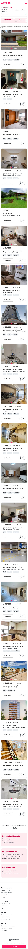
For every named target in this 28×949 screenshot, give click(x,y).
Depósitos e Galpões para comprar (10, 858)
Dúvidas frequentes (5, 919)
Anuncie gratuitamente (6, 914)
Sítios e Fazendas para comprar (9, 870)
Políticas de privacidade (6, 928)
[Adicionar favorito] (23, 64)
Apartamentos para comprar (9, 839)
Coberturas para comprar (8, 842)
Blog (2, 908)
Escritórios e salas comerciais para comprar (12, 854)
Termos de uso (4, 930)
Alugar (8, 890)
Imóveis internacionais (6, 892)
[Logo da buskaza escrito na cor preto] (14, 940)
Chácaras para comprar (7, 871)
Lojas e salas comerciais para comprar (11, 856)
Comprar (3, 890)
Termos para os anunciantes (8, 925)
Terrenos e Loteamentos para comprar (11, 873)
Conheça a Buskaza (6, 903)
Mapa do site (4, 895)
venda (6, 7)
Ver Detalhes (7, 64)
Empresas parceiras (5, 917)
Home (2, 7)
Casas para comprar (7, 840)
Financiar (3, 897)
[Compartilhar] (20, 64)
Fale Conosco (4, 906)
